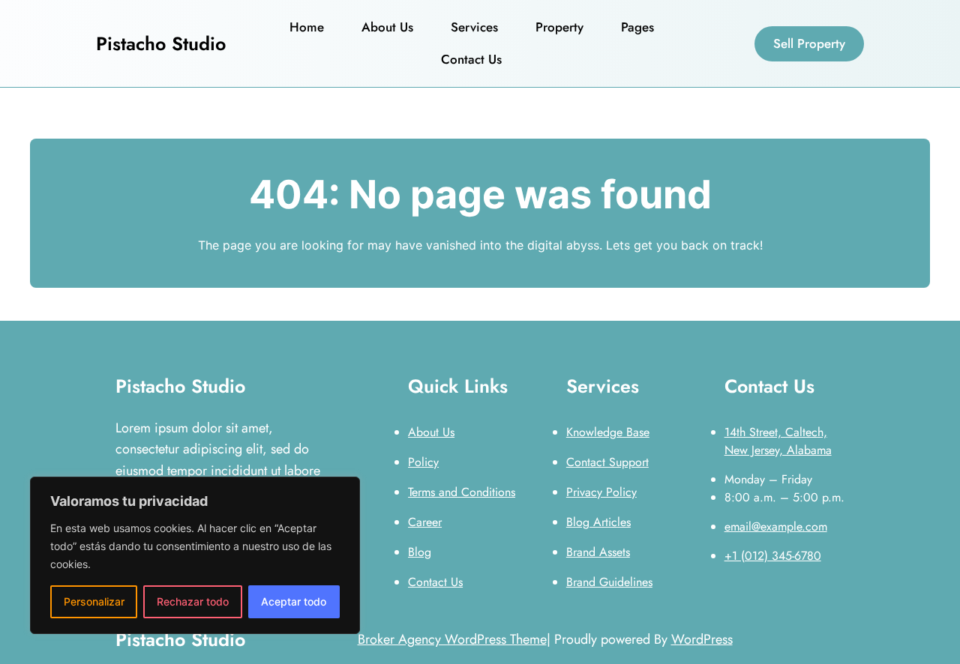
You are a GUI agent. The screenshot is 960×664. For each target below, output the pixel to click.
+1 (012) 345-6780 (772, 555)
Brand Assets (598, 552)
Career (425, 522)
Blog (419, 552)
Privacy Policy (601, 492)
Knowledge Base (608, 432)
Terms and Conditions (461, 492)
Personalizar (94, 601)
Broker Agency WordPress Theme (452, 639)
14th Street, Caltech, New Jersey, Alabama (778, 441)
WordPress (702, 639)
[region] (195, 555)
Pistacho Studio (161, 43)
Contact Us (435, 582)
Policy (423, 462)
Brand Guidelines (609, 582)
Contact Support (607, 462)
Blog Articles (598, 522)
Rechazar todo (193, 601)
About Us (431, 432)
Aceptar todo (293, 601)
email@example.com (775, 526)
